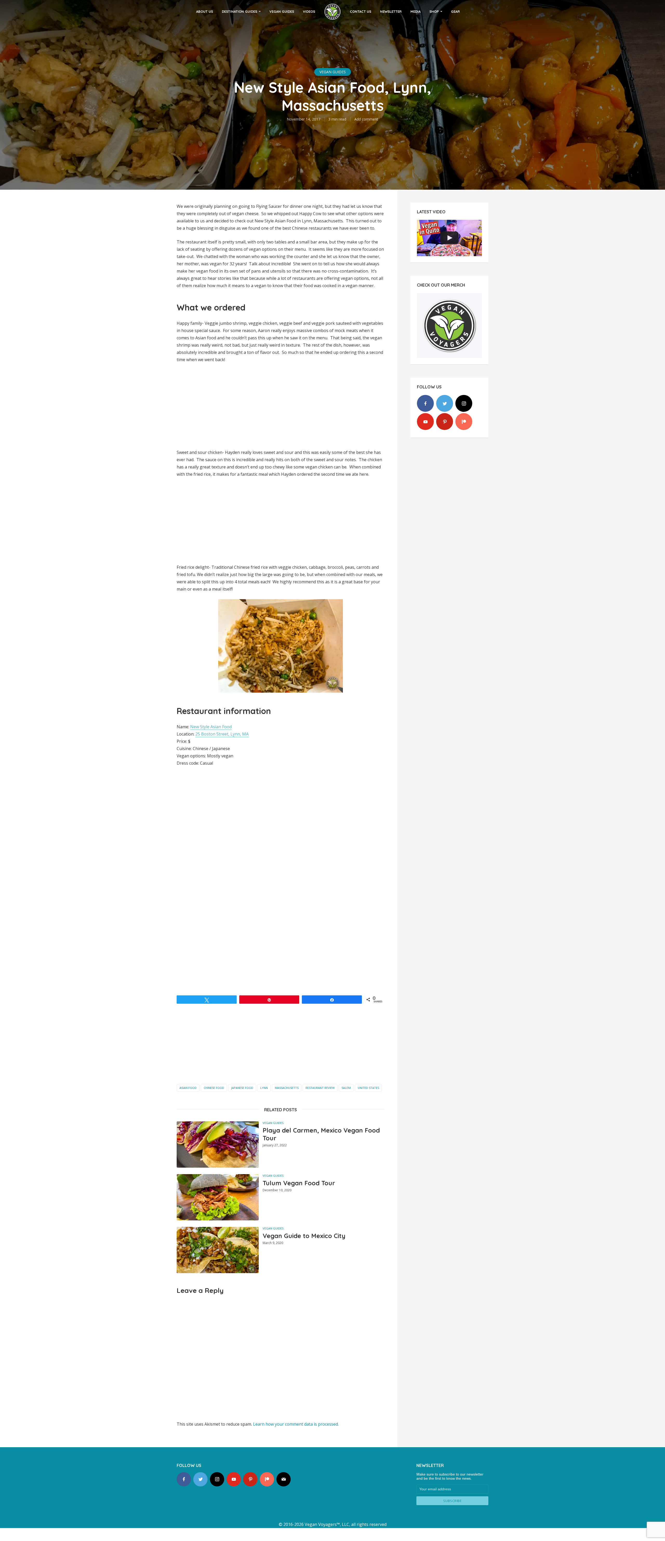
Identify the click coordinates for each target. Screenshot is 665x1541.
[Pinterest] (444, 421)
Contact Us (360, 11)
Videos (309, 11)
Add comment (366, 119)
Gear (455, 11)
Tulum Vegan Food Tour (299, 1183)
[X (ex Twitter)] (444, 403)
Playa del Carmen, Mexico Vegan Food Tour (321, 1134)
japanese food (242, 1088)
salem (346, 1088)
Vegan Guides (281, 11)
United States (368, 1088)
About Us (204, 11)
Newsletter (391, 11)
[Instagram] (463, 403)
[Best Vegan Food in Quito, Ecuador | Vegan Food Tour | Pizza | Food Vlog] (449, 238)
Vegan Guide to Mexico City (304, 1236)
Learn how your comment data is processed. (296, 1424)
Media (415, 11)
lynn (264, 1088)
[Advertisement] (280, 1045)
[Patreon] (463, 421)
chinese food (214, 1088)
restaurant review (320, 1088)
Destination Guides (239, 11)
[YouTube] (425, 421)
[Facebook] (425, 403)
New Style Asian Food (211, 727)
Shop (434, 11)
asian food (188, 1088)
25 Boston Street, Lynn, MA (222, 734)
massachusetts (286, 1088)
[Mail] (283, 1479)
